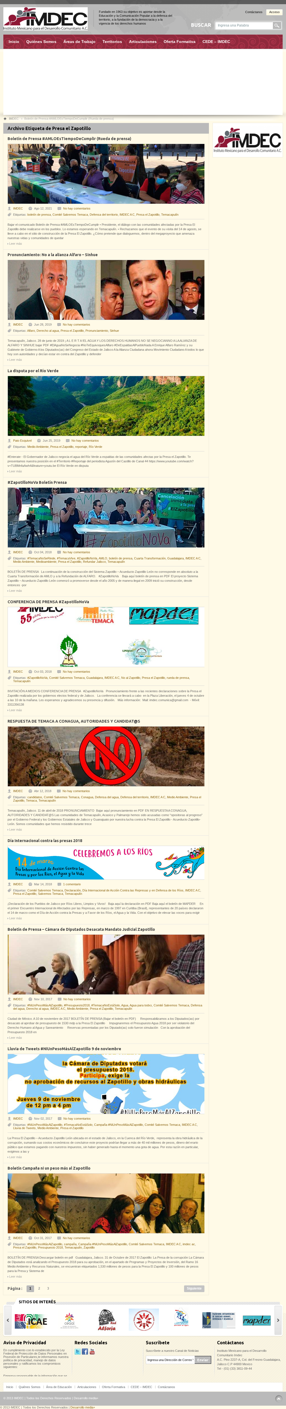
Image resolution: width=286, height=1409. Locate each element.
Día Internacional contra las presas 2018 (45, 840)
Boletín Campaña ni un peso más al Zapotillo (49, 1168)
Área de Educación (59, 1387)
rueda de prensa (178, 677)
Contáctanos (254, 12)
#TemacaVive (66, 558)
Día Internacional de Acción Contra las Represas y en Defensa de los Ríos (132, 890)
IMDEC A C (127, 214)
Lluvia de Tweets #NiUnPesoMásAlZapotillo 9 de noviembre (64, 1049)
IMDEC (18, 208)
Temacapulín (169, 214)
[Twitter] (78, 1351)
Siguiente (194, 1288)
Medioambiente (46, 561)
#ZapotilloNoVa (87, 558)
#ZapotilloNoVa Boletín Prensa (37, 482)
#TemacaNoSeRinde (41, 558)
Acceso (274, 12)
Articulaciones (143, 41)
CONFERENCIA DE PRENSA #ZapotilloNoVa (48, 602)
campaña (70, 1244)
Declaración (73, 890)
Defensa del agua (107, 797)
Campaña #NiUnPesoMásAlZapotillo (118, 1124)
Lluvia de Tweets (24, 1128)
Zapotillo (89, 1247)
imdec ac (189, 1244)
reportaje (81, 446)
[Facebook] (85, 1351)
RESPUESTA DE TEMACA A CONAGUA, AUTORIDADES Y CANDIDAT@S (74, 721)
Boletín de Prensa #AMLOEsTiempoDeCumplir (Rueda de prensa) (69, 138)
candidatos (34, 797)
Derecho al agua (48, 330)
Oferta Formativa (180, 41)
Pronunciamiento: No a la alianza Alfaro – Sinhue (53, 255)
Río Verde (95, 446)
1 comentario (72, 884)
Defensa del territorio (104, 214)
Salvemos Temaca (50, 893)
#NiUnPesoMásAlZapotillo (44, 1005)
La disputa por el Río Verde (33, 371)
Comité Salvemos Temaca (70, 214)
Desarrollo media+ (86, 1398)
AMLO (103, 558)
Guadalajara (175, 558)
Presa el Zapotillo (147, 214)
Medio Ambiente (38, 446)
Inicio (14, 41)
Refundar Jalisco (94, 561)
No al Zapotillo (130, 677)
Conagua (87, 797)
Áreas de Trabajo (79, 41)
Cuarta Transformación (150, 558)
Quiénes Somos (41, 41)
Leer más (15, 243)
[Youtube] (92, 1351)
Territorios (112, 41)
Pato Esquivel (22, 440)
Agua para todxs (141, 1005)
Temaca (31, 800)
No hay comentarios (76, 208)
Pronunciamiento (96, 330)
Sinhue (114, 330)
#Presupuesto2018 (77, 1005)
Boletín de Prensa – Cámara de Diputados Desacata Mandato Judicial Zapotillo (81, 929)
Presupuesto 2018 (50, 1247)
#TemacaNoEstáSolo (105, 1005)
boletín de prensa (39, 214)
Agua (124, 1005)
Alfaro (31, 330)
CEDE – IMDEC (216, 41)
